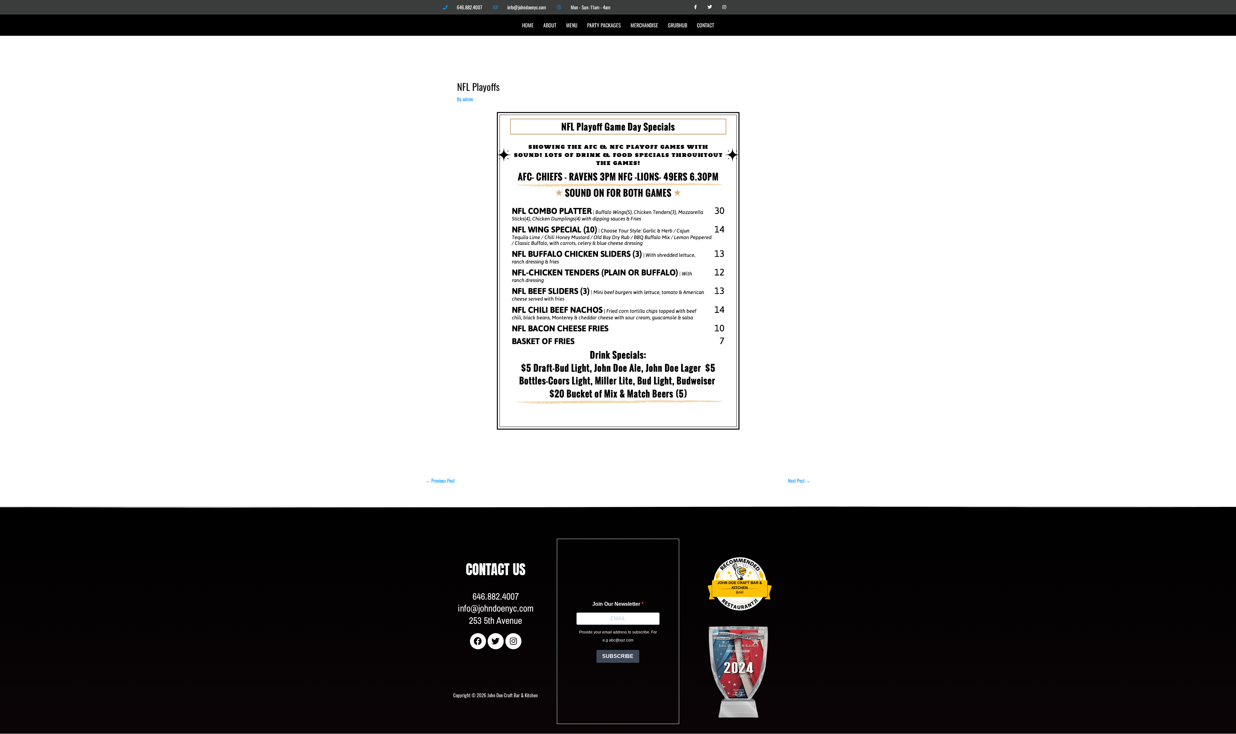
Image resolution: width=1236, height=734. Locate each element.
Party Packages (604, 25)
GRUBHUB (677, 25)
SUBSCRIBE (617, 656)
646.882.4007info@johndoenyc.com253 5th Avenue (496, 608)
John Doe (715, 547)
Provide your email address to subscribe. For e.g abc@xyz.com (618, 636)
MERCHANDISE (644, 25)
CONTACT (705, 25)
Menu (571, 25)
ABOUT (550, 25)
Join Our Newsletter (616, 604)
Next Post (799, 480)
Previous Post (440, 480)
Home (528, 25)
